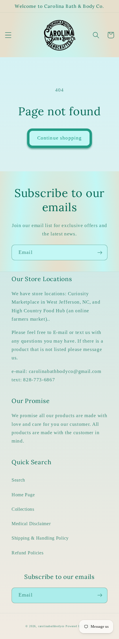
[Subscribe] (99, 252)
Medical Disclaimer (31, 523)
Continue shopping (59, 138)
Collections (23, 509)
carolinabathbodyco (51, 626)
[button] (8, 35)
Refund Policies (27, 552)
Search (18, 480)
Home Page (23, 494)
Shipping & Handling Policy (40, 538)
